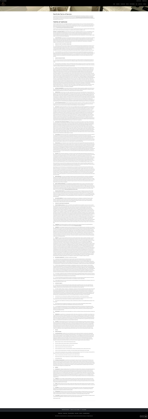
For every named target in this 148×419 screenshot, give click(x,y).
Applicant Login (65, 413)
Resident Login (60, 413)
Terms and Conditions (71, 413)
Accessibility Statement (86, 413)
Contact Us (80, 413)
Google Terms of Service (78, 225)
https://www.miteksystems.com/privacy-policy (71, 189)
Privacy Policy (77, 413)
